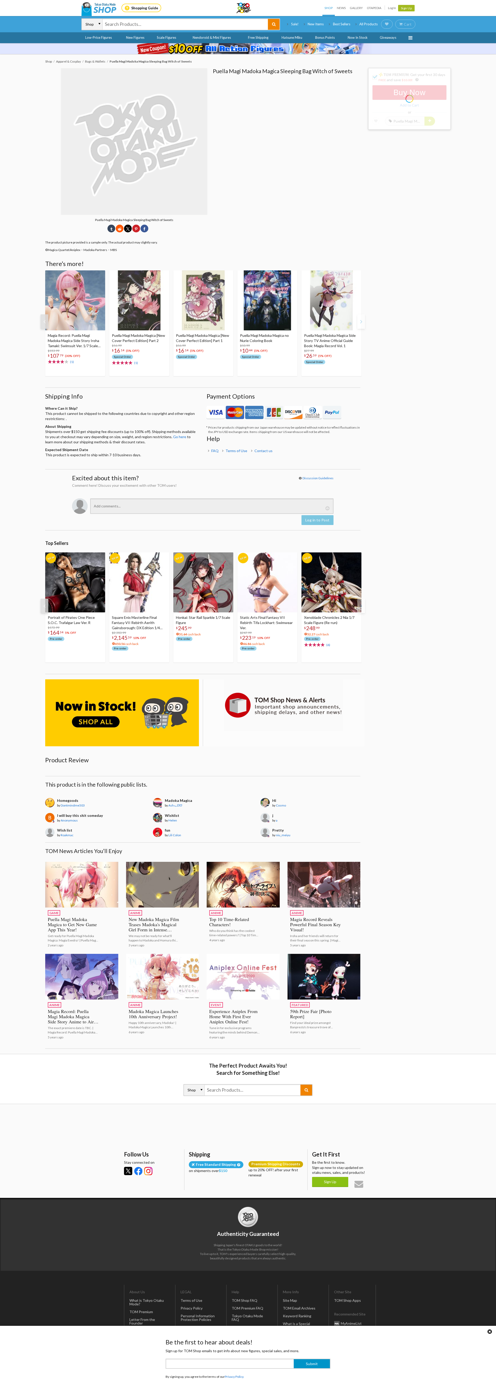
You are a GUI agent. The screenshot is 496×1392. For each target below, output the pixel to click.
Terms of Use (236, 450)
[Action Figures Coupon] (248, 48)
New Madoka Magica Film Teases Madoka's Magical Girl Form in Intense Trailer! (154, 927)
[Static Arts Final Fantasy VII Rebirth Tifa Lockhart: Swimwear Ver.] (267, 582)
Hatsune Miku (292, 37)
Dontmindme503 (73, 805)
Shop (328, 8)
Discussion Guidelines (318, 478)
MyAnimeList (351, 1323)
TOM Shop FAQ (244, 1300)
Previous (44, 321)
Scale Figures (166, 37)
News (341, 8)
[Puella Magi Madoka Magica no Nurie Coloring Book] (267, 300)
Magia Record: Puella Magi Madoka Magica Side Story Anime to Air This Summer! (71, 1019)
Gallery (356, 8)
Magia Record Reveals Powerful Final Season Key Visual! (315, 924)
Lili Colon (174, 835)
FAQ (215, 450)
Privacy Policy (192, 1308)
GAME (54, 913)
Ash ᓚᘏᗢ (175, 805)
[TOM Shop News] (283, 705)
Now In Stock (358, 37)
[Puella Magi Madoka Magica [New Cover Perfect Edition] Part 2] (139, 300)
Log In (392, 8)
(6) (328, 645)
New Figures (135, 37)
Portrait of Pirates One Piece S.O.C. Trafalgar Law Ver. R (71, 620)
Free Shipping (258, 37)
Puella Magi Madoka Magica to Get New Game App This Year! (72, 924)
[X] (128, 1171)
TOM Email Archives (299, 1308)
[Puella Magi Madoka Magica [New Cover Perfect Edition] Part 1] (203, 300)
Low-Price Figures (98, 37)
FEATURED (300, 1005)
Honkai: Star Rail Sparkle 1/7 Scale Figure (203, 620)
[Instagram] (148, 1171)
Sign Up (406, 8)
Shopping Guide (144, 8)
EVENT (216, 1005)
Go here (179, 437)
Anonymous (69, 820)
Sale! (295, 24)
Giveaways (388, 37)
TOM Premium (141, 1312)
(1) (72, 362)
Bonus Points (325, 37)
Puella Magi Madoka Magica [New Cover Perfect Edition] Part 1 (202, 338)
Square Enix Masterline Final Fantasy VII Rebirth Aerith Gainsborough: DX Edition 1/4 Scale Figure (136, 622)
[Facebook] (138, 1171)
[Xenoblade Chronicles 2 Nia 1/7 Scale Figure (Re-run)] (331, 582)
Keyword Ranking (297, 1316)
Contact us (263, 450)
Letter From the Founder (142, 1321)
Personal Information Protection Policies (198, 1318)
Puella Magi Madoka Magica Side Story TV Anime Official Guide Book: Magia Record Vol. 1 (330, 340)
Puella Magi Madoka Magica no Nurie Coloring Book (264, 338)
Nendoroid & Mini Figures (212, 37)
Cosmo (281, 805)
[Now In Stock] (122, 712)
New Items (316, 24)
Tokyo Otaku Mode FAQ (247, 1318)
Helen (172, 820)
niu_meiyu (283, 835)
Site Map (290, 1300)
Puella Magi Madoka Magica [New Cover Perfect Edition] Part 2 (138, 338)
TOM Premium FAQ (247, 1308)
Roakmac (67, 835)
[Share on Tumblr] (111, 228)
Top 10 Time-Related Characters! (229, 921)
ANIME (135, 913)
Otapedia (374, 8)
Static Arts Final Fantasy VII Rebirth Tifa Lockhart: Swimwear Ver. (266, 622)
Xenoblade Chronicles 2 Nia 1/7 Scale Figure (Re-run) (329, 620)
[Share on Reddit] (119, 228)
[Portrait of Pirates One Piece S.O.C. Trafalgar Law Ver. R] (75, 582)
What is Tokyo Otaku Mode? (146, 1302)
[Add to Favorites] (98, 275)
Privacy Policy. (234, 1377)
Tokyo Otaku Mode (244, 8)
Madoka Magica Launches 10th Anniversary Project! (153, 1014)
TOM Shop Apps (347, 1300)
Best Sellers (341, 24)
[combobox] (185, 24)
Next (361, 321)
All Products (368, 24)
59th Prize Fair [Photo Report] (310, 1014)
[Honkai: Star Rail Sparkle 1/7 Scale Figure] (203, 582)
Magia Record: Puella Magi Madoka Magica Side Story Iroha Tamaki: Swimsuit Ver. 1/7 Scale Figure (73, 340)
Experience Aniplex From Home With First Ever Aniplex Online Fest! (233, 1016)
